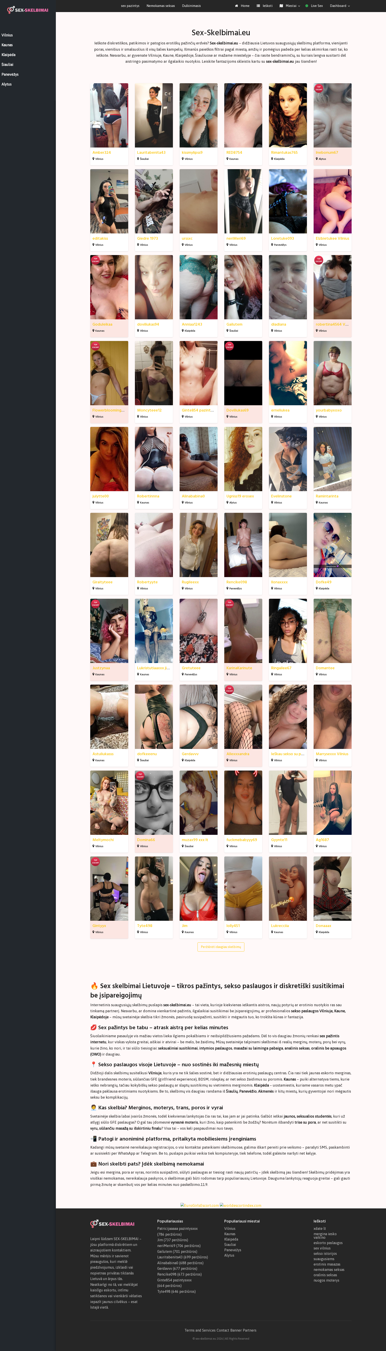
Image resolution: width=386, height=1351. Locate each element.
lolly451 (233, 926)
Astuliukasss (102, 754)
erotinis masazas (327, 1264)
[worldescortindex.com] (240, 1205)
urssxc (187, 238)
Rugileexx (190, 582)
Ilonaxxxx (279, 582)
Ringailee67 (281, 668)
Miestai (290, 6)
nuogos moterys (326, 1280)
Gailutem (234, 324)
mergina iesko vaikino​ (325, 1235)
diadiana (278, 324)
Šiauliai (144, 158)
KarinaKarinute (239, 668)
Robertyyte (147, 582)
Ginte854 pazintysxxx (201, 410)
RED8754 (234, 152)
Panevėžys (280, 244)
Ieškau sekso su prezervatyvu (296, 754)
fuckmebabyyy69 (242, 840)
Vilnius (99, 158)
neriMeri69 (236, 238)
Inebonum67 (327, 152)
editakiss (100, 238)
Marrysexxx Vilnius (332, 754)
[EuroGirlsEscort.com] (199, 1205)
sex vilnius (322, 1248)
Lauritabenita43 (151, 152)
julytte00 (100, 496)
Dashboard (338, 6)
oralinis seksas (325, 1275)
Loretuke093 (282, 238)
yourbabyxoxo (329, 410)
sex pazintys (130, 6)
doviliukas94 (148, 324)
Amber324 (101, 152)
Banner (236, 1330)
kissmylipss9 (192, 152)
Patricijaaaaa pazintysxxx (177, 1228)
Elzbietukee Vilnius (332, 238)
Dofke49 (323, 582)
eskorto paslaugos (328, 1243)
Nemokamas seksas (161, 6)
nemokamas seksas (329, 1269)
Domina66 (146, 840)
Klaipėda (279, 158)
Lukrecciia (280, 926)
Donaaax (323, 926)
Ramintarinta (327, 496)
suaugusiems (324, 1259)
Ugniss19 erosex (240, 496)
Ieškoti (267, 6)
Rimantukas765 (284, 152)
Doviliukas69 (238, 410)
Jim (184, 926)
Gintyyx (99, 926)
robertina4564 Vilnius (335, 324)
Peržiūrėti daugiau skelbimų (221, 947)
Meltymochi (103, 840)
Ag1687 (322, 840)
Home (245, 6)
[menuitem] (242, 6)
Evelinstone (281, 496)
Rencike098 (237, 582)
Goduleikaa (102, 324)
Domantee (325, 668)
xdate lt (320, 1228)
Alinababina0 (193, 496)
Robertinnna (148, 496)
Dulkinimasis (191, 6)
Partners (249, 1330)
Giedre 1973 (147, 238)
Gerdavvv (190, 754)
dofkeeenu (147, 754)
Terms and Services (200, 1330)
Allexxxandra (238, 754)
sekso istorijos (325, 1253)
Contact (223, 1330)
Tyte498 (144, 926)
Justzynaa (101, 668)
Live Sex (316, 6)
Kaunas (233, 158)
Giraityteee (102, 582)
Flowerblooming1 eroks (112, 410)
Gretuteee (191, 668)
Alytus (322, 158)
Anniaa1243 (192, 324)
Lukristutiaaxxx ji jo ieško (159, 668)
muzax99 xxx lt (195, 840)
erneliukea (280, 410)
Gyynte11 (279, 840)
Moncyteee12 (149, 410)
